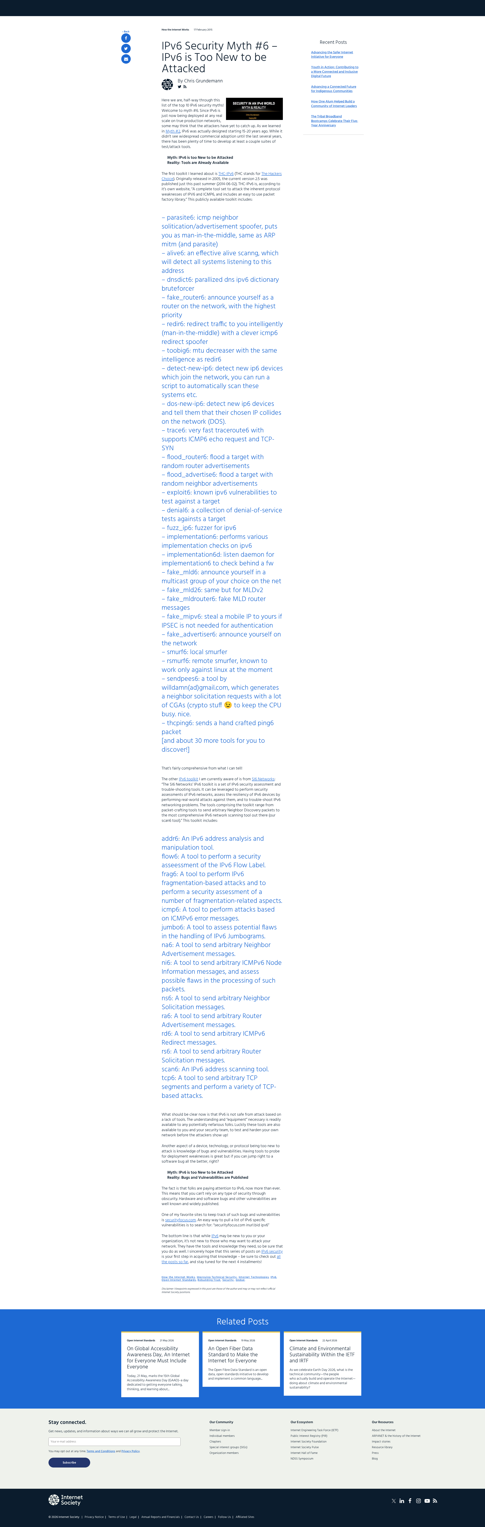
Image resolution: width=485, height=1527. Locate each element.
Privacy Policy (130, 1451)
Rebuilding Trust (209, 1280)
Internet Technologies (254, 1277)
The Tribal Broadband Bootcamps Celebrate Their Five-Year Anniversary (334, 121)
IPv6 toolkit (188, 779)
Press (375, 1453)
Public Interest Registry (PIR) (309, 1436)
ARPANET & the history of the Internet (396, 1436)
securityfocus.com (180, 1220)
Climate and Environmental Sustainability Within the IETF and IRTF (322, 1355)
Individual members (222, 1436)
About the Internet (384, 1430)
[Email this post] (126, 59)
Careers (208, 1517)
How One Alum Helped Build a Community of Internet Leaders (334, 103)
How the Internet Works (178, 1277)
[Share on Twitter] (126, 48)
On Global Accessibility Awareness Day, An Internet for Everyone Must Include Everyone (158, 1358)
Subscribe (69, 1462)
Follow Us (224, 1517)
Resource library (382, 1447)
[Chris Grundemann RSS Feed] (185, 87)
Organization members (224, 1453)
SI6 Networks (263, 779)
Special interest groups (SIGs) (228, 1447)
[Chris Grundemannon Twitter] (179, 87)
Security (228, 1280)
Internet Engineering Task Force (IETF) (314, 1430)
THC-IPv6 (226, 174)
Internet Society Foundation (308, 1441)
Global (240, 1280)
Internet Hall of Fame (304, 1453)
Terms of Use (116, 1517)
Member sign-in (220, 1430)
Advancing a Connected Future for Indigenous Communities (333, 89)
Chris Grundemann (203, 81)
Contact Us (192, 1517)
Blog (375, 1458)
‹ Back (125, 31)
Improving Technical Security (217, 1277)
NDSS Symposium (302, 1458)
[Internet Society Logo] (65, 1500)
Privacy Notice (94, 1517)
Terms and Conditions (101, 1451)
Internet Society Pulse (305, 1447)
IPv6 (214, 1236)
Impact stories (381, 1441)
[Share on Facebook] (126, 38)
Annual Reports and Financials (160, 1517)
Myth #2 (173, 131)
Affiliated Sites (245, 1517)
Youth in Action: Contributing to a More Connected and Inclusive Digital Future (334, 71)
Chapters (215, 1441)
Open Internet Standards (179, 1280)
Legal (133, 1517)
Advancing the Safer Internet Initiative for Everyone (332, 54)
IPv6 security (272, 1251)
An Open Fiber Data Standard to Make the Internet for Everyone (233, 1355)
